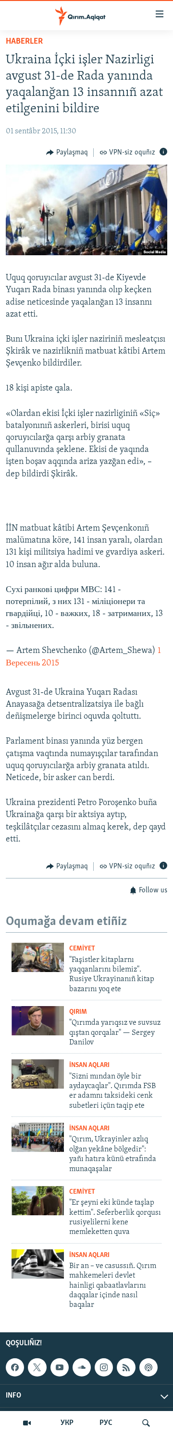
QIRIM (78, 1012)
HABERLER (24, 41)
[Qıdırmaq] (146, 1423)
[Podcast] (148, 1367)
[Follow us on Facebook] (15, 1367)
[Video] (26, 1423)
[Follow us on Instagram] (104, 1367)
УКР (67, 1423)
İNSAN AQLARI (89, 1065)
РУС (105, 1423)
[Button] (67, 152)
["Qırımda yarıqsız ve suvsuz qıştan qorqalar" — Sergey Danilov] (38, 1020)
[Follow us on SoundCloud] (82, 1367)
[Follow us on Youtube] (59, 1367)
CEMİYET (82, 948)
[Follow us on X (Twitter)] (37, 1367)
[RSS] (126, 1367)
